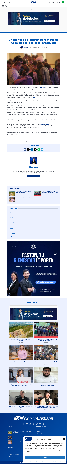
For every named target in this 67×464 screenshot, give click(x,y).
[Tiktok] (12, 2)
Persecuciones (13, 214)
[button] (64, 439)
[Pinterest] (40, 424)
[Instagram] (9, 2)
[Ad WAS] (33, 24)
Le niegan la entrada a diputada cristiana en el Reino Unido (24, 198)
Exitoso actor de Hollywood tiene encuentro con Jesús (21, 407)
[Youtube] (4, 2)
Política (11, 228)
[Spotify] (43, 424)
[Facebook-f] (2, 2)
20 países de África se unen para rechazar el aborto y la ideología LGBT (50, 192)
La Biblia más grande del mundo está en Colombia (23, 192)
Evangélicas (12, 233)
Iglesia (35, 35)
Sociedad (39, 35)
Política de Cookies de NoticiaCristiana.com (38, 461)
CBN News (32, 97)
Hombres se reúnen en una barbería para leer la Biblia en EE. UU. (46, 362)
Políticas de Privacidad (55, 461)
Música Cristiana (13, 222)
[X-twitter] (7, 2)
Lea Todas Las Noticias (33, 176)
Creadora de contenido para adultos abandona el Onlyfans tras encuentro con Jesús (46, 407)
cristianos (42, 87)
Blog (11, 236)
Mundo (11, 230)
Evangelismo (30, 35)
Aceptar (45, 457)
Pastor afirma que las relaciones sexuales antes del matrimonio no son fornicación (46, 384)
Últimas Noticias (14, 188)
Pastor (11, 225)
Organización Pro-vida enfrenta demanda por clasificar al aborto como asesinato (21, 384)
